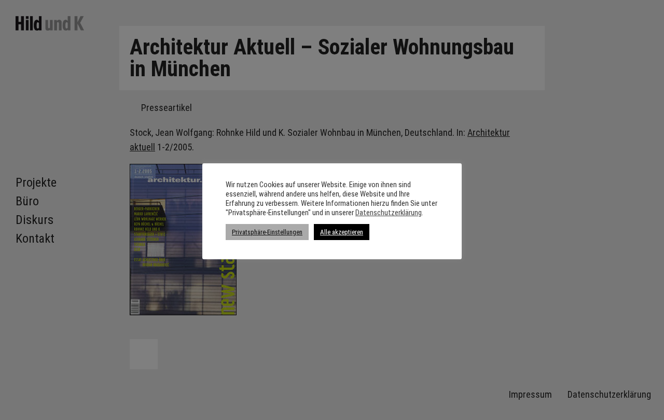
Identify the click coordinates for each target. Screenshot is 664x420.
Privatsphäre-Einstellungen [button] (267, 232)
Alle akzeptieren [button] (341, 232)
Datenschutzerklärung (388, 212)
